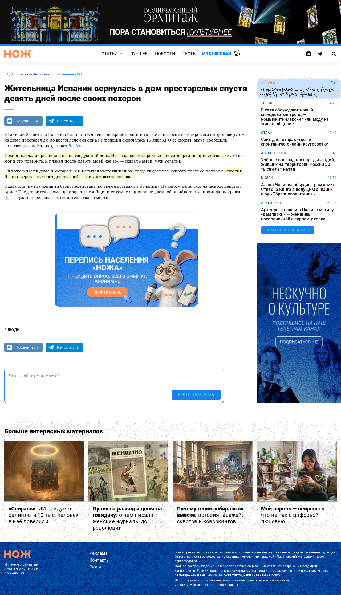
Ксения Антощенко (35, 74)
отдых (267, 133)
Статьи (109, 53)
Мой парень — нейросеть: (293, 515)
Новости (165, 53)
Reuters (75, 145)
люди (9, 74)
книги (267, 178)
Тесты (189, 53)
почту (275, 575)
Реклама (99, 553)
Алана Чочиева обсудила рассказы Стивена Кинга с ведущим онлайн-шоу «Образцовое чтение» (297, 189)
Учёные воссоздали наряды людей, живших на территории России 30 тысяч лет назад (298, 165)
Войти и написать (196, 394)
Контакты (100, 560)
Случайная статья (237, 53)
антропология (275, 153)
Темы (95, 566)
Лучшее (139, 53)
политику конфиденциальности (201, 585)
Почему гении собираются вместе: (210, 515)
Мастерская (216, 53)
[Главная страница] (17, 54)
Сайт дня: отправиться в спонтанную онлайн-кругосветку (294, 142)
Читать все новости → (287, 230)
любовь (268, 83)
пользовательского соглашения (264, 580)
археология (272, 203)
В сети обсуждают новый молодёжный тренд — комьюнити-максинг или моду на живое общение (295, 117)
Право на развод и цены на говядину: (127, 518)
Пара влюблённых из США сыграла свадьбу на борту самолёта (297, 92)
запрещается (185, 571)
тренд (267, 103)
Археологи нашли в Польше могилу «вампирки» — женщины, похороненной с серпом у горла (297, 214)
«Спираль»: (44, 515)
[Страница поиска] (334, 54)
